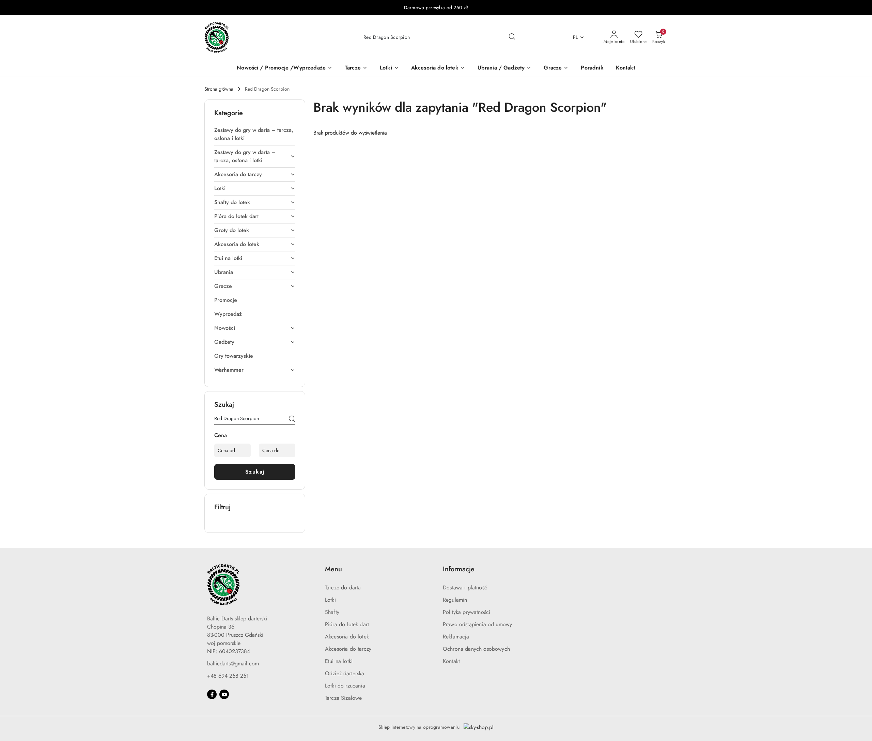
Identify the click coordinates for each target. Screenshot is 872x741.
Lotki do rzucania (345, 686)
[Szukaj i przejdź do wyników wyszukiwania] (512, 37)
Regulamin (455, 600)
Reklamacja (456, 636)
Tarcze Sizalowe (343, 698)
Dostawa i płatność (465, 587)
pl (575, 37)
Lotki (330, 600)
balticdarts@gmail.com (233, 663)
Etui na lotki (339, 661)
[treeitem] (254, 134)
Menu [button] (333, 569)
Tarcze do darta (343, 587)
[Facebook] (212, 694)
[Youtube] (224, 694)
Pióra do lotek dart (347, 624)
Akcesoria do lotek (347, 636)
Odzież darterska (344, 673)
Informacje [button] (458, 569)
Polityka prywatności (466, 612)
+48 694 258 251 (228, 676)
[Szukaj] (292, 420)
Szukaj (255, 472)
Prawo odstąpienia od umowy (477, 624)
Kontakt (451, 661)
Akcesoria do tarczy (348, 649)
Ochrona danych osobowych (476, 649)
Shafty (332, 612)
